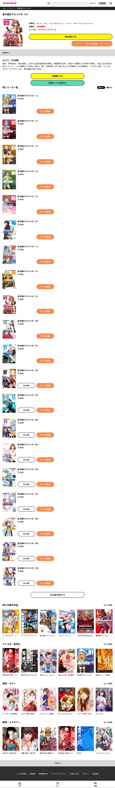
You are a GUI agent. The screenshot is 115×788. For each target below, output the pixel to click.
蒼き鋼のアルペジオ (23, 8)
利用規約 (32, 774)
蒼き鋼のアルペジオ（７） (28, 246)
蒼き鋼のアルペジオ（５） (28, 196)
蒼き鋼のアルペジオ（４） (28, 171)
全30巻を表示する (57, 595)
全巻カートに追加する (57, 83)
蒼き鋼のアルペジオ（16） (28, 469)
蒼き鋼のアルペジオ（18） (28, 519)
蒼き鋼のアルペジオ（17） (28, 494)
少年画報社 (40, 26)
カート (57, 786)
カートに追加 (91, 43)
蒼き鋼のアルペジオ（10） (28, 321)
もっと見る (108, 605)
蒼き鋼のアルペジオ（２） (28, 121)
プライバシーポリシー (59, 774)
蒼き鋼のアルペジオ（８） (28, 271)
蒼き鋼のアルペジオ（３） (28, 146)
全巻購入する (57, 76)
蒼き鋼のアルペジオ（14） (28, 420)
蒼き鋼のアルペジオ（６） (28, 221)
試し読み (26, 385)
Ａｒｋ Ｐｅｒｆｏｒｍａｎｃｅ (49, 23)
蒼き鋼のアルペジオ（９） (28, 296)
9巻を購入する (71, 37)
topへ (57, 763)
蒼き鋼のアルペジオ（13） (28, 395)
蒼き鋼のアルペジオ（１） (28, 96)
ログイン (93, 3)
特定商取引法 (43, 774)
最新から (109, 87)
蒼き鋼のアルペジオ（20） (29, 568)
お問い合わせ (75, 774)
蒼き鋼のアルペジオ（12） (28, 370)
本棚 (95, 786)
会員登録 (102, 3)
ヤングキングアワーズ (47, 30)
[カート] (110, 3)
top (4, 8)
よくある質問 (21, 774)
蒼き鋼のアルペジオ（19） (28, 543)
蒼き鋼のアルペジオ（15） (28, 444)
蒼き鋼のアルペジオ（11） (28, 346)
